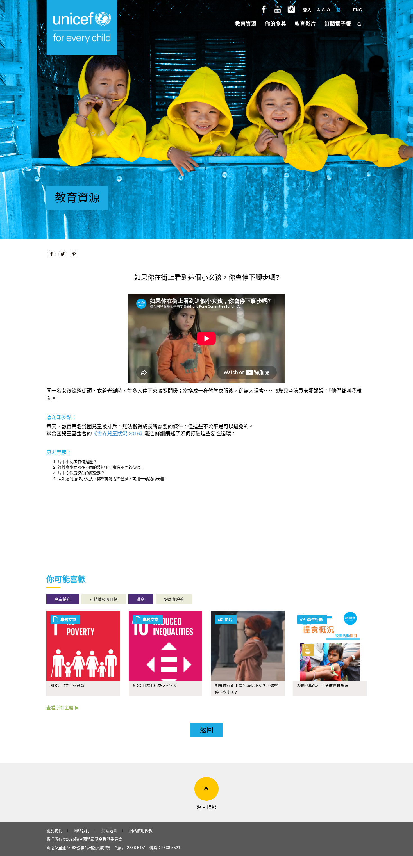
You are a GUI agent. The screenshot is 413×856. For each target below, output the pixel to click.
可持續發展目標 (103, 599)
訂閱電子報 (337, 24)
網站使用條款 (141, 830)
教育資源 (246, 24)
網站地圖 (109, 830)
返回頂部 (206, 807)
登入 (307, 10)
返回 (206, 730)
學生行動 (315, 619)
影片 (229, 619)
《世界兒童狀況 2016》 (118, 433)
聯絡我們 (82, 830)
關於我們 (54, 830)
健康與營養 (174, 599)
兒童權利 (63, 599)
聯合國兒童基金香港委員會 (98, 839)
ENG (357, 10)
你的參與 (275, 24)
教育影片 (305, 24)
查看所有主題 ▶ (62, 707)
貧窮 (141, 599)
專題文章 (68, 619)
